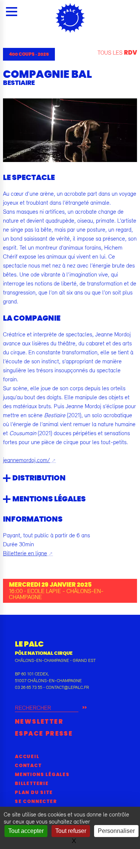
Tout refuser (70, 831)
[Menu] (11, 11)
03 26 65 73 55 (28, 687)
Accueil (27, 756)
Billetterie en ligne (25, 553)
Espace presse (44, 734)
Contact (28, 765)
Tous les (117, 52)
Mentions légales (42, 774)
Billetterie (32, 783)
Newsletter (39, 722)
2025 (43, 54)
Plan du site (34, 792)
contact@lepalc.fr (67, 687)
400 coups (22, 54)
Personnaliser (116, 831)
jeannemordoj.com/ (26, 459)
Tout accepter (26, 831)
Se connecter (36, 801)
